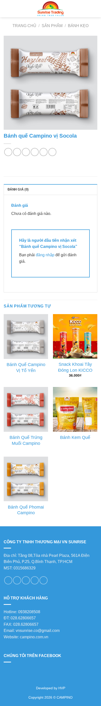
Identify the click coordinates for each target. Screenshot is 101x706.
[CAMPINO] (50, 8)
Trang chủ (24, 26)
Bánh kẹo (78, 26)
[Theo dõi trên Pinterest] (35, 580)
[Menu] (7, 8)
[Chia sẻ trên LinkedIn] (52, 152)
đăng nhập (45, 255)
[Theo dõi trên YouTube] (43, 580)
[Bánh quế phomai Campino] (26, 479)
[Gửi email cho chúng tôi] (17, 580)
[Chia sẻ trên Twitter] (26, 152)
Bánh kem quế (75, 437)
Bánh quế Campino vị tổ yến (26, 367)
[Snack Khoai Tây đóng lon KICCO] (75, 336)
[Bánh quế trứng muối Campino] (26, 409)
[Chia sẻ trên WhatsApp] (8, 152)
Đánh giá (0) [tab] (18, 189)
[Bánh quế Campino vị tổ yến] (26, 336)
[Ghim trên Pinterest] (43, 152)
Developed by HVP (50, 688)
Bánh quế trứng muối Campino (26, 440)
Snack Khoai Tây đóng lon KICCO (75, 367)
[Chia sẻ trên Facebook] (17, 152)
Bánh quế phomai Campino (26, 510)
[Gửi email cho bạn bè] (35, 152)
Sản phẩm (52, 26)
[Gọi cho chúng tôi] (26, 580)
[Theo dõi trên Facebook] (8, 580)
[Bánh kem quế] (75, 409)
